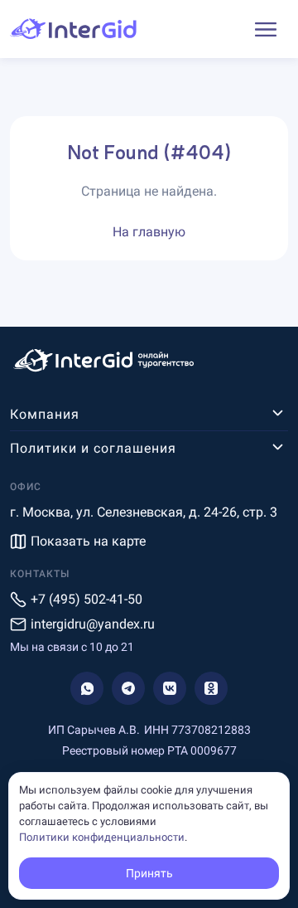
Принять (149, 873)
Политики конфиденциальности (102, 837)
